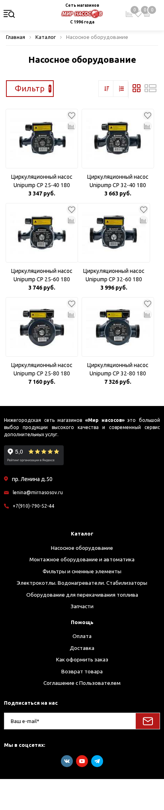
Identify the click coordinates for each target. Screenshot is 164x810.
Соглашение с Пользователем (82, 683)
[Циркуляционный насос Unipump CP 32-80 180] (118, 327)
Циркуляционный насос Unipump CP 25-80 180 (41, 369)
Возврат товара (82, 671)
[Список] (150, 90)
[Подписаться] (148, 721)
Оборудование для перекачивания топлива (82, 595)
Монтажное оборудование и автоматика (82, 559)
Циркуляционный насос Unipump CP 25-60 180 (41, 275)
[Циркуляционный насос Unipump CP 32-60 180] (114, 233)
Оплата (82, 636)
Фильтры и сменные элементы (82, 571)
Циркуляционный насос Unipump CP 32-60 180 (113, 275)
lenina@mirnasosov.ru (38, 492)
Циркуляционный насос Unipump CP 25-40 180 (41, 181)
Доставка (82, 648)
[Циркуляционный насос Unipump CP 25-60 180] (42, 233)
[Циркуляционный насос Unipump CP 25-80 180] (42, 327)
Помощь (82, 622)
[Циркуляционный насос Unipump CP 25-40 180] (42, 138)
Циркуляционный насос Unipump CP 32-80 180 (117, 369)
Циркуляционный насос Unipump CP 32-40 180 (117, 181)
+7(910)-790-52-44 (33, 505)
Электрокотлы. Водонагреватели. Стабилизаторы (82, 583)
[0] (138, 14)
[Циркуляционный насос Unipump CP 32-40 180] (118, 138)
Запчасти (82, 606)
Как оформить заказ (82, 659)
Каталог (82, 533)
